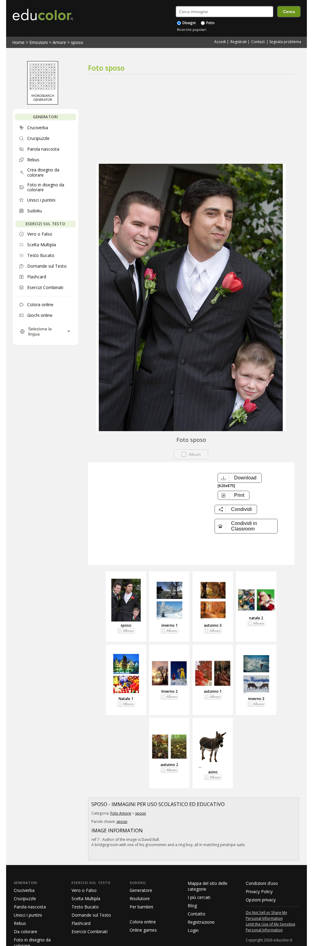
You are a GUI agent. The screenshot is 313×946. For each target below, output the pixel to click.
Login (193, 930)
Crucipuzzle (25, 898)
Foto (210, 22)
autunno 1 (213, 691)
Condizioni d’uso (262, 883)
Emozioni (38, 42)
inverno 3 (256, 698)
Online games (143, 930)
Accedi (220, 41)
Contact (258, 41)
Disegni (189, 22)
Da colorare (25, 931)
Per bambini (141, 907)
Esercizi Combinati (90, 931)
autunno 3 (213, 625)
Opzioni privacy (261, 900)
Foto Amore (120, 813)
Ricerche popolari (191, 29)
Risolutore (140, 898)
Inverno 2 (169, 691)
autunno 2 (169, 764)
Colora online (143, 922)
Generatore (141, 890)
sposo (77, 42)
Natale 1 (126, 698)
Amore (59, 42)
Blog (192, 905)
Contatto (196, 914)
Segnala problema (285, 41)
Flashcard (81, 923)
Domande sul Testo (91, 915)
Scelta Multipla (86, 898)
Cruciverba (24, 890)
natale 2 (256, 618)
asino (213, 772)
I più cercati (199, 897)
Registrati (238, 41)
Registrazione (201, 922)
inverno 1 (169, 625)
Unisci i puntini (28, 915)
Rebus (20, 923)
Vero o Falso (84, 890)
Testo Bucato (85, 907)
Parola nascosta (30, 907)
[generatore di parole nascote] (42, 103)
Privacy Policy (259, 891)
